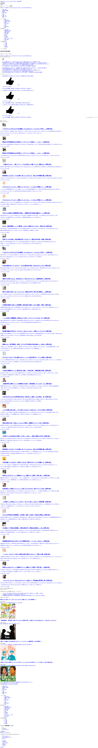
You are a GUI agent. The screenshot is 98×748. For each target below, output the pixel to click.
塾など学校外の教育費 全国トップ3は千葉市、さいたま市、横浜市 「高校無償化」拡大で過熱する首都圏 (22, 72)
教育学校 (4, 12)
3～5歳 (5, 44)
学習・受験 (6, 39)
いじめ (5, 40)
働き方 (3, 11)
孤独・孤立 (6, 32)
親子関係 (6, 36)
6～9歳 (5, 45)
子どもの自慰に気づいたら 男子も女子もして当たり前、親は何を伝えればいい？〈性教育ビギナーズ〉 (21, 61)
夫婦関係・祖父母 (7, 30)
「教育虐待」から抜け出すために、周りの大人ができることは (13, 594)
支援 (3, 14)
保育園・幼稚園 (7, 21)
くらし (3, 13)
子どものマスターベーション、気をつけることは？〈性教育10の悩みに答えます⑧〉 (17, 64)
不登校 (19, 644)
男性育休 (2, 665)
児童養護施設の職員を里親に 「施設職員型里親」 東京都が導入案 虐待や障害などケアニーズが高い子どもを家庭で (23, 595)
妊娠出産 (4, 9)
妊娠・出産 (6, 665)
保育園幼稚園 (5, 10)
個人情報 (4, 745)
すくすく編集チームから (15, 623)
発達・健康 (6, 29)
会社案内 (4, 740)
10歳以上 (6, 46)
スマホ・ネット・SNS (8, 38)
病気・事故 (6, 26)
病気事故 (4, 692)
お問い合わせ (4, 741)
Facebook (4, 738)
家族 (5, 27)
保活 (5, 711)
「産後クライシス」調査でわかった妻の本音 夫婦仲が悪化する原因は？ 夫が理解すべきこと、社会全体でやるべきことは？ (25, 63)
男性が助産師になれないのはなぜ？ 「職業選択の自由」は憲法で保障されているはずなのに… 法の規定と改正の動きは (24, 62)
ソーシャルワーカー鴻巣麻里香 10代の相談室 (9, 644)
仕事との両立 (6, 31)
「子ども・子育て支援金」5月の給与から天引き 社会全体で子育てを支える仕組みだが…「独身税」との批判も (22, 593)
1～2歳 (5, 43)
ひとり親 (6, 710)
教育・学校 (6, 23)
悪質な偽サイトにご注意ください (5, 732)
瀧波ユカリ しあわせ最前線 (5, 602)
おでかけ (6, 37)
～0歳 (5, 42)
